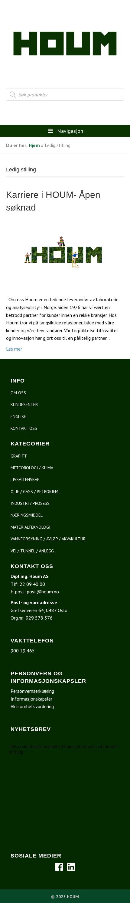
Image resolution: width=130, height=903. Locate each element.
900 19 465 (23, 651)
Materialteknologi (30, 527)
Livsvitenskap (25, 479)
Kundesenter (24, 404)
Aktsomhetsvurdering (32, 706)
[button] (58, 866)
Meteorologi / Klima (32, 467)
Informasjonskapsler (31, 699)
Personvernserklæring (32, 691)
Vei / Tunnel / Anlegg (32, 551)
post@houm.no (43, 592)
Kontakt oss (24, 428)
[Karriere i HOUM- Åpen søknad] (65, 254)
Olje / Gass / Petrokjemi (35, 491)
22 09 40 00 (32, 584)
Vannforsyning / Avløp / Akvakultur (48, 539)
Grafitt (19, 456)
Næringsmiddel (27, 515)
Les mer (14, 349)
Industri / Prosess (30, 503)
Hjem (34, 145)
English (19, 416)
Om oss (18, 392)
